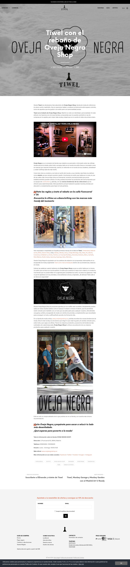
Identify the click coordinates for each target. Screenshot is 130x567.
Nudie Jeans (46, 257)
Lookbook (15, 8)
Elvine (50, 255)
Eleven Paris (46, 252)
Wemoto (68, 257)
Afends (61, 252)
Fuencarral (39, 461)
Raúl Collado (57, 67)
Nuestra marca (47, 542)
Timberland (86, 250)
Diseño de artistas (48, 544)
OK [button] (121, 563)
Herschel (75, 255)
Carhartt (90, 255)
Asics (66, 252)
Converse (37, 255)
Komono (80, 255)
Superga (59, 257)
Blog (108, 8)
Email (67, 503)
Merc (85, 255)
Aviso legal (57, 557)
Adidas (56, 252)
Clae (80, 252)
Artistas (115, 8)
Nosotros (101, 8)
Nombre (40, 503)
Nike (83, 252)
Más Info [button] (81, 564)
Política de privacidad (67, 557)
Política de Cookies (78, 557)
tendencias (91, 461)
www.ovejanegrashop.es (60, 318)
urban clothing (69, 464)
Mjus (69, 255)
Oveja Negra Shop (59, 461)
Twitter (69, 455)
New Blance (37, 257)
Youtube (75, 455)
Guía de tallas (47, 540)
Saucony (53, 257)
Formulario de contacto (76, 537)
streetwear (80, 461)
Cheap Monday (73, 252)
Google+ (82, 455)
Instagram (89, 455)
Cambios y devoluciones (24, 542)
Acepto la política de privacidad (65, 511)
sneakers (71, 461)
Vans (63, 257)
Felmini (55, 255)
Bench (90, 252)
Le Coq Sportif (62, 255)
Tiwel (77, 67)
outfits (48, 461)
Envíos (19, 538)
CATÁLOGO (5, 8)
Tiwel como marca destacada (63, 262)
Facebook (63, 455)
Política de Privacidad (69, 562)
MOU (39, 252)
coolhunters (46, 181)
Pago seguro (20, 540)
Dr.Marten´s (44, 255)
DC (87, 252)
